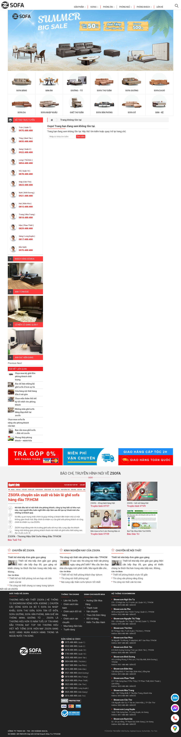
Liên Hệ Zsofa (70, 600)
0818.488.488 (71, 677)
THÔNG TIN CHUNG (70, 594)
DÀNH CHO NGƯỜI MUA (94, 594)
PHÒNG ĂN (109, 7)
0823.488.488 (71, 684)
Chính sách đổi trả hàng (71, 613)
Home (52, 120)
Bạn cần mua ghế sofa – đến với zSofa (25, 431)
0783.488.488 (71, 654)
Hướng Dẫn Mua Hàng (93, 602)
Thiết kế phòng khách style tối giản (130, 574)
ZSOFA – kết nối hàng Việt (137, 503)
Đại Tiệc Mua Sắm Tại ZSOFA (139, 531)
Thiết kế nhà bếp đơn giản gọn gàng (27, 557)
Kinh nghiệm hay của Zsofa (82, 550)
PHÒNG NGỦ (125, 7)
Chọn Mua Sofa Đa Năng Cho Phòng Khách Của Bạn (18, 422)
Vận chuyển (92, 611)
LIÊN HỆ (160, 7)
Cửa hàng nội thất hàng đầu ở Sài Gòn (26, 392)
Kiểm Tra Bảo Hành (95, 622)
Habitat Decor (135, 731)
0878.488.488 (71, 650)
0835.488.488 (71, 657)
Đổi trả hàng (92, 618)
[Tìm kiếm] (177, 5)
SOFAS (94, 7)
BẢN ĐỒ (133, 605)
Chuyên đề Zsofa (23, 550)
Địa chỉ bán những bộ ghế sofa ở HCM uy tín (25, 385)
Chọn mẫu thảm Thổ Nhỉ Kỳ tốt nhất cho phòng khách (26, 401)
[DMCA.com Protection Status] (71, 702)
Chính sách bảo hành (70, 606)
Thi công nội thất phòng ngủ (75, 578)
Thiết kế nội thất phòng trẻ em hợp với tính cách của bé (30, 580)
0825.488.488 (71, 692)
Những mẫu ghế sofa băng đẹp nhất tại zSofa (24, 412)
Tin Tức (154, 731)
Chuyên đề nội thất (129, 550)
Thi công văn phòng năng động (128, 578)
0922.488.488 (71, 646)
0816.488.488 (71, 696)
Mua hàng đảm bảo (72, 626)
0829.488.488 (71, 680)
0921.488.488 (71, 673)
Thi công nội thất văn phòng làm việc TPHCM (83, 557)
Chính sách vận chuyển (70, 620)
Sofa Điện (146, 731)
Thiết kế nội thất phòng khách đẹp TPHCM (81, 574)
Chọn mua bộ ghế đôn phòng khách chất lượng (25, 376)
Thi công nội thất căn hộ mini (127, 582)
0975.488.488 (71, 642)
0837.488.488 (71, 665)
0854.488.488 (71, 661)
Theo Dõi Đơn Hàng (96, 615)
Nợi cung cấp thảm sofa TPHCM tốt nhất (81, 582)
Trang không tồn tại (70, 120)
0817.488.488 (71, 688)
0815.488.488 (71, 669)
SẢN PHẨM (80, 7)
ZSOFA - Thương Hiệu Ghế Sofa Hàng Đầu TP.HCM (34, 536)
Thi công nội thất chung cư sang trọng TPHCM (31, 585)
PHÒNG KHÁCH (144, 7)
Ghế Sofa (125, 731)
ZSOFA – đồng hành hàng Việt (102, 503)
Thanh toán (92, 608)
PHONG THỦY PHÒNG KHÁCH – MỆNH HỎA (23, 439)
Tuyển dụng (69, 629)
